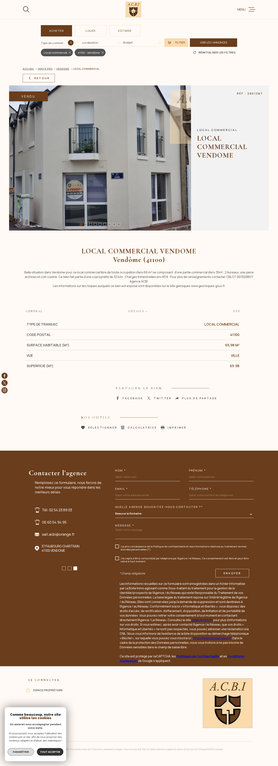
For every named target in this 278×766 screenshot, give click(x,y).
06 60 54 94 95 (54, 522)
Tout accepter (50, 752)
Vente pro (45, 68)
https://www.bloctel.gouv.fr (212, 638)
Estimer (125, 31)
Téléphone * (200, 488)
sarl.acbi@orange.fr (58, 534)
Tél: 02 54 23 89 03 (57, 510)
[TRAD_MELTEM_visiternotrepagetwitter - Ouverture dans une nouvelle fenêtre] (5, 383)
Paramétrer (21, 752)
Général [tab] (34, 311)
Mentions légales (165, 749)
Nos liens (190, 749)
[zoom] (100, 158)
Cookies (219, 749)
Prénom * (197, 470)
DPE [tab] (236, 311)
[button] (81, 224)
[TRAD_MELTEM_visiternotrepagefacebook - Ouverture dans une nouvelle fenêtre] (5, 376)
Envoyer (232, 573)
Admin (179, 749)
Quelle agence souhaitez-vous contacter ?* (159, 506)
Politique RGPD (205, 749)
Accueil (28, 68)
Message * (124, 525)
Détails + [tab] (138, 311)
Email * (121, 488)
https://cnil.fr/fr (202, 620)
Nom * (120, 470)
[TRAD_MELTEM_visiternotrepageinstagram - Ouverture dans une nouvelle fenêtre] (5, 390)
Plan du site (148, 749)
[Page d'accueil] (133, 9)
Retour (42, 78)
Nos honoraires (132, 749)
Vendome (62, 68)
